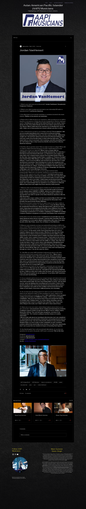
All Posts (15, 37)
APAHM (55, 382)
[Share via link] (29, 389)
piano (30, 384)
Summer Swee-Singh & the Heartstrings (61, 467)
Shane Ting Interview (62, 415)
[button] (71, 37)
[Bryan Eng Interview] (22, 408)
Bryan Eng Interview (20, 415)
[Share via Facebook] (20, 389)
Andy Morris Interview (41, 415)
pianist (60, 382)
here (71, 472)
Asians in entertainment (46, 382)
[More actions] (65, 46)
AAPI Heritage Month (25, 382)
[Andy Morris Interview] (43, 408)
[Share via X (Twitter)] (23, 389)
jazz (35, 384)
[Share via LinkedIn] (26, 389)
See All (71, 400)
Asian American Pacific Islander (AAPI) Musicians (43, 7)
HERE (66, 460)
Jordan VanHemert (42, 384)
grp (62, 465)
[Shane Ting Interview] (63, 408)
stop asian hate (24, 384)
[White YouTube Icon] (17, 454)
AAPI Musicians (35, 382)
